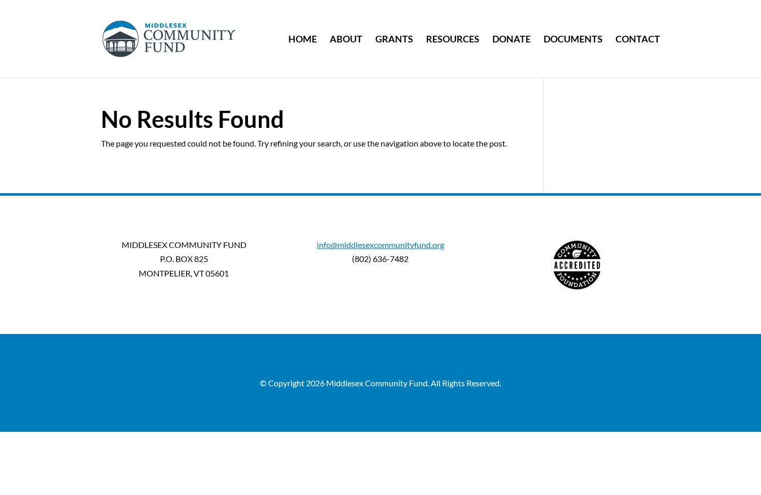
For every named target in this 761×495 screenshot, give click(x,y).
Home (302, 40)
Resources (452, 40)
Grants (394, 40)
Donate (511, 40)
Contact (638, 40)
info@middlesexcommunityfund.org (380, 245)
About (346, 40)
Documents (573, 40)
